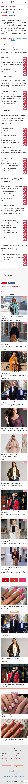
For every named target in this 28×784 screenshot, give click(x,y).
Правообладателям (16, 776)
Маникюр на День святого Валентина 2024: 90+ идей (14, 715)
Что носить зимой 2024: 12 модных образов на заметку (13, 372)
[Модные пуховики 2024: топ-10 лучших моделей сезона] (14, 443)
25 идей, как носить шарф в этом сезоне (12, 317)
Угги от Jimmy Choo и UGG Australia (12, 290)
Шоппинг (14, 6)
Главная (2, 6)
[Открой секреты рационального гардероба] (14, 390)
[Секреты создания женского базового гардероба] (14, 529)
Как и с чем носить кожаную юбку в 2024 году (13, 343)
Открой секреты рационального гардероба (11, 401)
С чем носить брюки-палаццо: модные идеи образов (14, 568)
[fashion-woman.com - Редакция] (4, 274)
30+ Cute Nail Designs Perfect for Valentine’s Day (12, 740)
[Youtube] (14, 580)
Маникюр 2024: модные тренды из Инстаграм (12, 607)
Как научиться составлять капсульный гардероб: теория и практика (14, 482)
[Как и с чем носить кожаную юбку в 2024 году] (14, 332)
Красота (15, 748)
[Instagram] (22, 580)
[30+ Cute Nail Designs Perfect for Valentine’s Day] (14, 728)
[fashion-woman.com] (14, 2)
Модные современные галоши (19, 286)
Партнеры (22, 776)
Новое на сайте (14, 692)
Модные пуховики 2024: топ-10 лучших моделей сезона (11, 455)
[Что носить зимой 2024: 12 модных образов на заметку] (14, 361)
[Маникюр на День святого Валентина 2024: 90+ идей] (14, 703)
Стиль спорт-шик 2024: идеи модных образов (13, 511)
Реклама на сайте (7, 776)
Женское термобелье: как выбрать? (13, 428)
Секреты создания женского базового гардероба (13, 540)
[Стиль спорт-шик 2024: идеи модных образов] (14, 500)
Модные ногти (23, 587)
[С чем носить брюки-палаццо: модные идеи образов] (14, 556)
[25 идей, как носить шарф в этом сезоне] (14, 305)
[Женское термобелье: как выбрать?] (14, 417)
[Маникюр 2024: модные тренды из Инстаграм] (14, 595)
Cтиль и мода (8, 6)
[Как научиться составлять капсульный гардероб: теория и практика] (14, 471)
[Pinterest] (5, 580)
